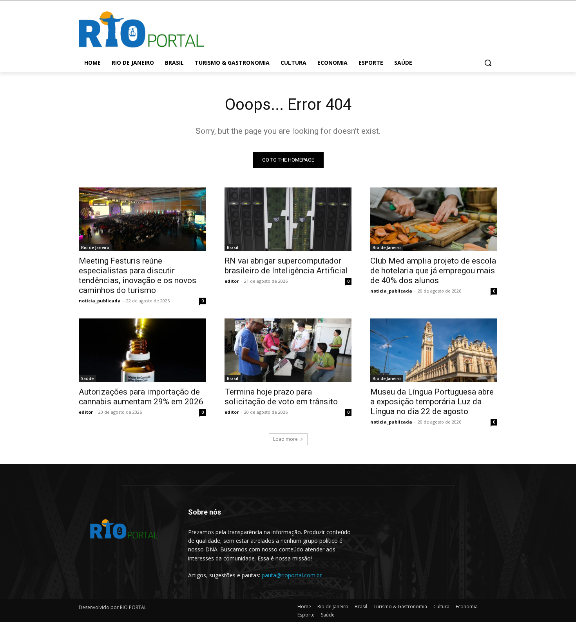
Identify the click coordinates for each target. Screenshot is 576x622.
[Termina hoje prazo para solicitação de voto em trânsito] (288, 350)
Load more (285, 439)
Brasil (232, 247)
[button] (487, 62)
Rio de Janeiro (95, 247)
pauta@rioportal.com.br (292, 575)
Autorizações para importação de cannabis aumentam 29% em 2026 (141, 396)
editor (232, 281)
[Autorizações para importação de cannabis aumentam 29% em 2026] (142, 350)
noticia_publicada (100, 301)
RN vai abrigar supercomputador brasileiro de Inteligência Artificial (286, 265)
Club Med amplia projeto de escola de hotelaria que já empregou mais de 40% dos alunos (433, 270)
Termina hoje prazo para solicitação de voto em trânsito (281, 396)
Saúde (87, 378)
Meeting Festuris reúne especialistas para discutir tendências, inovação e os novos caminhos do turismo (137, 275)
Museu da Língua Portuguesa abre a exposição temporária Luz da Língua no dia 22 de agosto (432, 401)
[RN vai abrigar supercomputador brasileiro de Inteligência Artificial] (288, 219)
